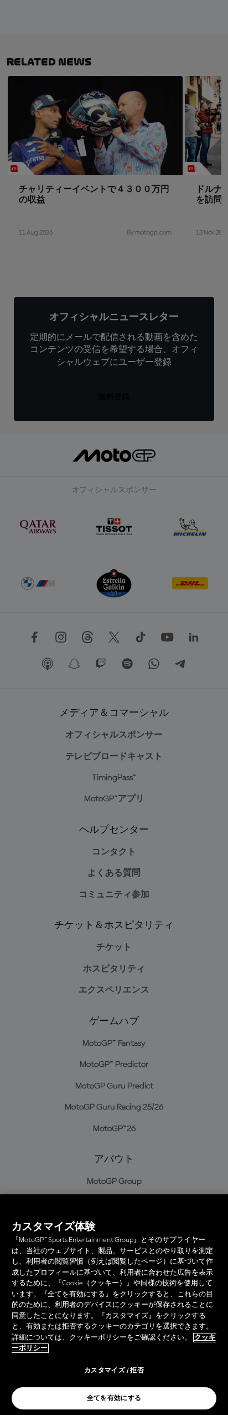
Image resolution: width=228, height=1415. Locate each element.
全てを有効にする (114, 1398)
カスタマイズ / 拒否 (114, 1370)
